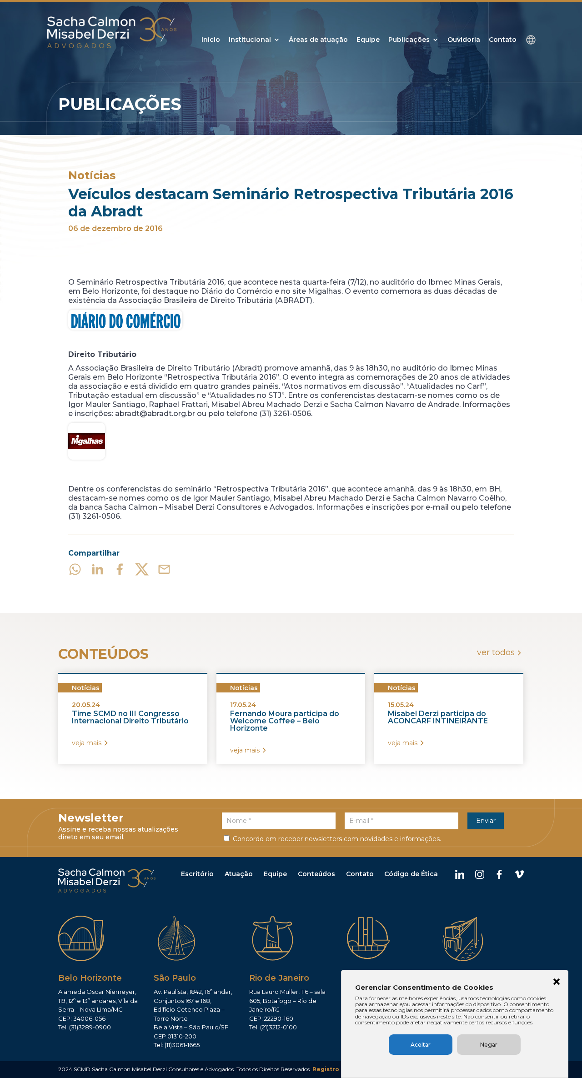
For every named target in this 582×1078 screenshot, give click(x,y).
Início (210, 40)
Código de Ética (411, 874)
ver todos (496, 652)
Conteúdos (316, 874)
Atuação (239, 874)
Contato (503, 40)
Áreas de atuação (318, 40)
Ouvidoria (463, 40)
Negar (488, 1044)
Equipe (368, 40)
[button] (556, 982)
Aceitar (421, 1044)
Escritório (197, 874)
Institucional (250, 40)
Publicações (409, 40)
